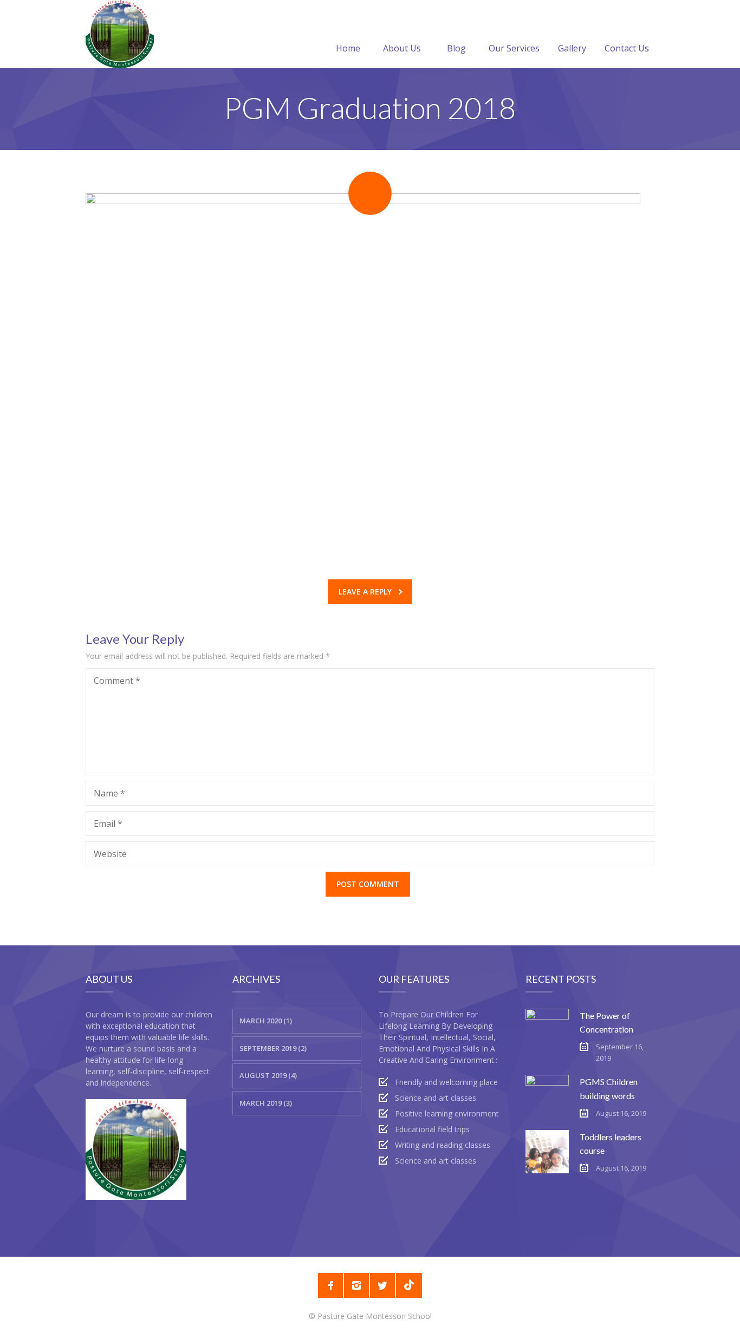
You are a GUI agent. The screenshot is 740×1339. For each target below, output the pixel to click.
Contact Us (627, 48)
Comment (117, 681)
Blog (456, 48)
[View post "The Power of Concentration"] (547, 1030)
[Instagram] (356, 1285)
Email (108, 823)
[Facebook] (330, 1285)
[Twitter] (382, 1285)
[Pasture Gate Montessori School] (120, 34)
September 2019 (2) (273, 1048)
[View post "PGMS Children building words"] (547, 1096)
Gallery (572, 48)
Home (348, 48)
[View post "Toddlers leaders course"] (547, 1151)
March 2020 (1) (265, 1021)
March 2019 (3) (265, 1103)
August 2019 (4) (268, 1075)
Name (109, 793)
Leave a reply (365, 591)
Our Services (514, 48)
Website (110, 854)
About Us (402, 48)
